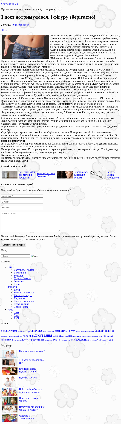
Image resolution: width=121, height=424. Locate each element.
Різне (10, 309)
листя (25, 336)
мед (70, 336)
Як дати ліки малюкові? (32, 351)
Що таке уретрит (28, 377)
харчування (81, 339)
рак (42, 340)
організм (5, 340)
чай (99, 339)
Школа (17, 284)
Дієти (4, 30)
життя (71, 330)
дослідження (48, 331)
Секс (16, 315)
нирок (95, 336)
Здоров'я (12, 287)
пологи (25, 339)
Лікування (19, 298)
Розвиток (19, 281)
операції (110, 336)
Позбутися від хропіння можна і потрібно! (31, 408)
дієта (63, 330)
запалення (90, 331)
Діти (10, 267)
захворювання (104, 330)
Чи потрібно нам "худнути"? (46, 175)
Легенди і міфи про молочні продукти (27, 175)
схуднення (66, 340)
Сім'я (16, 312)
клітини (19, 336)
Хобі (16, 318)
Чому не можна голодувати (113, 175)
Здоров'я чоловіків (24, 292)
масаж (65, 336)
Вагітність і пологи (24, 269)
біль (3, 330)
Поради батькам (22, 278)
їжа (111, 339)
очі (11, 339)
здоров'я (4, 336)
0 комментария (21, 24)
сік (71, 339)
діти (57, 330)
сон (50, 340)
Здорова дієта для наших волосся (81, 175)
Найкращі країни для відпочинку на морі (30, 390)
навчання (82, 336)
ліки (31, 335)
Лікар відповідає (23, 295)
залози (83, 331)
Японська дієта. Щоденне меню (27, 370)
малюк (57, 335)
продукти (35, 339)
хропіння (93, 340)
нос (104, 336)
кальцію (12, 336)
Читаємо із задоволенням (26, 417)
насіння (90, 336)
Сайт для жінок (9, 4)
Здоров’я (18, 275)
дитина (35, 330)
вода (20, 331)
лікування (43, 335)
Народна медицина (24, 301)
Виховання (20, 272)
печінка (17, 340)
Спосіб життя (21, 306)
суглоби (57, 339)
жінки (78, 331)
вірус (25, 331)
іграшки (105, 340)
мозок (75, 336)
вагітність (11, 330)
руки (47, 340)
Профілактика (21, 304)
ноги (100, 336)
